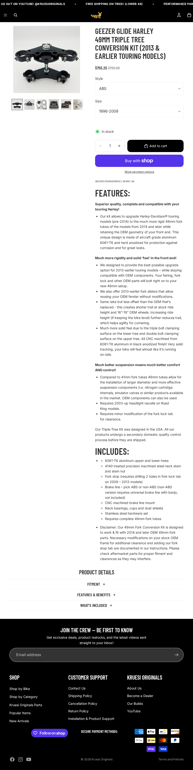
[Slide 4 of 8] (54, 104)
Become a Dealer (140, 696)
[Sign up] (176, 655)
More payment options (139, 171)
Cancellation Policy (82, 703)
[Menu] (5, 15)
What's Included (93, 605)
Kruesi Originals (102, 759)
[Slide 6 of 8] (78, 104)
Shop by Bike (19, 689)
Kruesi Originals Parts (25, 705)
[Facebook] (12, 759)
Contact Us (76, 688)
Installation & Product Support (91, 719)
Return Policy (78, 711)
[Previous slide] (14, 59)
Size (98, 101)
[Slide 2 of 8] (29, 104)
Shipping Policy (80, 696)
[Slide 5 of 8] (66, 104)
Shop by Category (23, 697)
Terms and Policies (171, 759)
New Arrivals (19, 721)
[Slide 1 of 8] (17, 104)
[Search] (15, 15)
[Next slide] (78, 59)
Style (99, 79)
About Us (134, 688)
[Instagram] (20, 759)
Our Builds (135, 703)
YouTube (134, 711)
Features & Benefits (93, 594)
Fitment (93, 584)
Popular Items (20, 713)
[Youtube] (29, 759)
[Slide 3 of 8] (41, 104)
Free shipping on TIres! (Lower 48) (109, 4)
